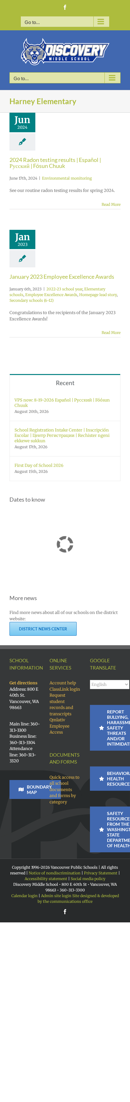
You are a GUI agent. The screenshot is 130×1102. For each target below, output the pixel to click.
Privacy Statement (100, 873)
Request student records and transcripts (61, 705)
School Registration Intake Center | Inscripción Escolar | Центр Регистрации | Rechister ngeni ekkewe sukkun (62, 435)
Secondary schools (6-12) (31, 300)
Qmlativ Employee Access (59, 726)
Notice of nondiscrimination (54, 873)
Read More (111, 204)
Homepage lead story (98, 294)
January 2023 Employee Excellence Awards (61, 276)
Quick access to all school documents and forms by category (65, 790)
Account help (63, 683)
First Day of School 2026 (39, 465)
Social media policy (88, 878)
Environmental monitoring (67, 178)
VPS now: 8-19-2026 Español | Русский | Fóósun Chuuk (62, 402)
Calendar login (24, 895)
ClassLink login (65, 689)
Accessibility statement (46, 878)
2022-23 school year (64, 289)
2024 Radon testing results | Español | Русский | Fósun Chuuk (55, 163)
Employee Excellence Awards (51, 294)
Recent (65, 382)
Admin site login (56, 895)
